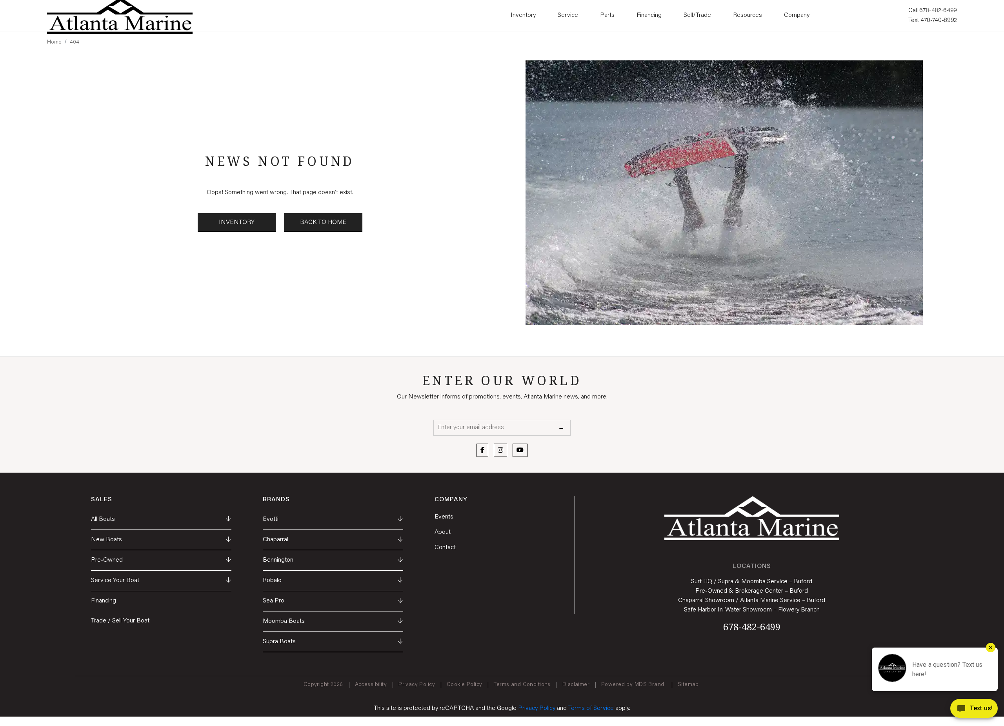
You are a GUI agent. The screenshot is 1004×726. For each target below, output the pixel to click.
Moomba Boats (333, 621)
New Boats (161, 540)
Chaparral (333, 540)
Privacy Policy (416, 685)
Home (54, 42)
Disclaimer (575, 685)
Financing (649, 15)
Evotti (333, 519)
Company (796, 15)
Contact (445, 547)
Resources (747, 15)
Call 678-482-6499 (932, 10)
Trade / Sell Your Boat (120, 621)
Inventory (523, 15)
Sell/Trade (697, 15)
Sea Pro (333, 601)
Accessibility (371, 685)
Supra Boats (333, 642)
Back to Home (323, 222)
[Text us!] (974, 710)
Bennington (333, 560)
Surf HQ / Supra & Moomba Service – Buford (751, 582)
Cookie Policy (464, 685)
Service (568, 15)
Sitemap (689, 685)
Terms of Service (591, 708)
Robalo (333, 580)
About (443, 532)
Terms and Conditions (522, 685)
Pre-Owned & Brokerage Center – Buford (751, 591)
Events (444, 517)
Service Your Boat (161, 580)
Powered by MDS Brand (633, 685)
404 (74, 42)
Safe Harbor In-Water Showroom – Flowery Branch (752, 610)
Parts (607, 15)
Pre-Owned (161, 560)
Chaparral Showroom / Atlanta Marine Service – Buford (751, 600)
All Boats (161, 519)
